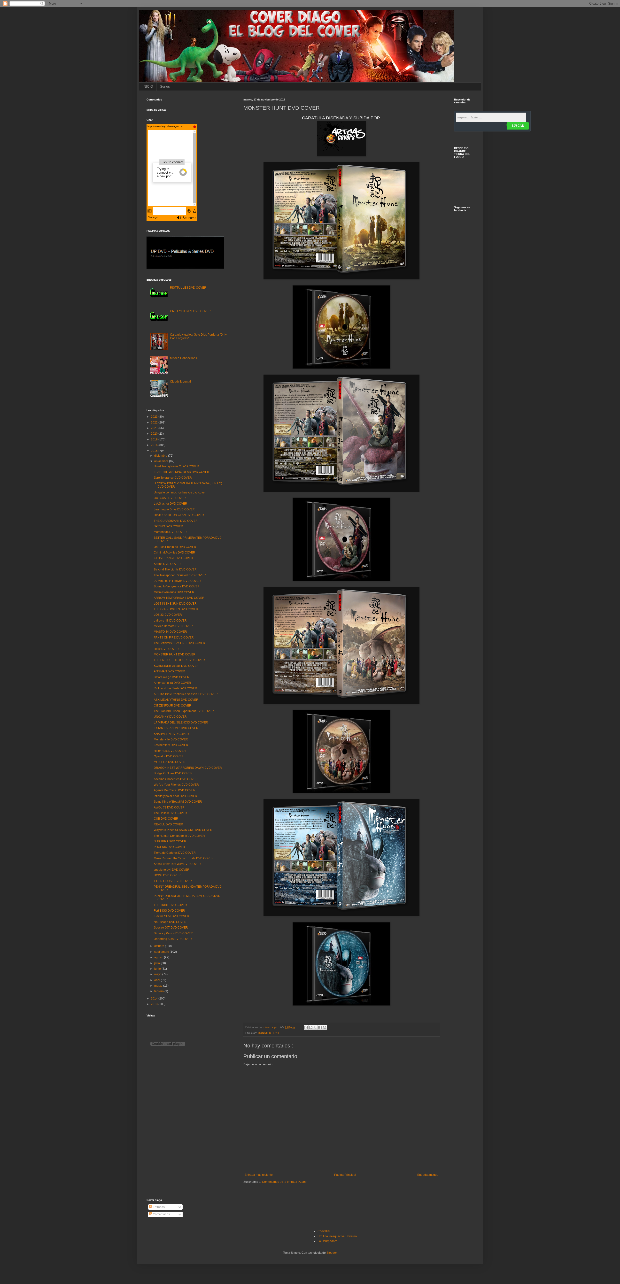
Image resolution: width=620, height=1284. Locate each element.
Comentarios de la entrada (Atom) (284, 1182)
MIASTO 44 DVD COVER (170, 631)
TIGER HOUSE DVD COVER (173, 881)
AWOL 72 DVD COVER (169, 807)
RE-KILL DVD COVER (168, 824)
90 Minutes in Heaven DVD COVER (177, 581)
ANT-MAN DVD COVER (169, 671)
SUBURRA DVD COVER (170, 841)
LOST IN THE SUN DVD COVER (175, 603)
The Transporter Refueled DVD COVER (180, 575)
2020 (154, 433)
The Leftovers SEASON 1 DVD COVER (179, 643)
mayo (158, 974)
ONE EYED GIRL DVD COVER (190, 311)
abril (157, 980)
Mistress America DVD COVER (174, 592)
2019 (154, 439)
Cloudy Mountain (181, 381)
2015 (154, 451)
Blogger (331, 1252)
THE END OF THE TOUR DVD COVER (179, 660)
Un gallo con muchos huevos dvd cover (180, 492)
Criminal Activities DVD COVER (174, 552)
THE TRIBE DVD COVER (170, 905)
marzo (158, 985)
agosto (159, 957)
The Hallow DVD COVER (170, 813)
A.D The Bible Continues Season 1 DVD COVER (186, 694)
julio (157, 963)
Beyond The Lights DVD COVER (175, 569)
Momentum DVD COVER (170, 532)
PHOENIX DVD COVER (169, 847)
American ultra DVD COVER (172, 682)
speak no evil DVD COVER (171, 869)
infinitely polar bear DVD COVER (175, 796)
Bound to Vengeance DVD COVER (177, 586)
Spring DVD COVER (167, 564)
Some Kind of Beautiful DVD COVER (178, 801)
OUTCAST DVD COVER (170, 498)
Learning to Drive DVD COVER (174, 509)
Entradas (158, 1207)
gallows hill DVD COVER (170, 620)
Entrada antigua (427, 1174)
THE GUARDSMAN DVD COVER (176, 521)
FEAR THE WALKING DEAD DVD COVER (181, 472)
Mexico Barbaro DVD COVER (173, 626)
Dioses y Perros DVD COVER (173, 933)
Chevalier (324, 1231)
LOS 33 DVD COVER (168, 614)
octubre (159, 946)
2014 (154, 998)
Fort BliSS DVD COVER (169, 910)
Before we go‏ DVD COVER (171, 677)
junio (158, 968)
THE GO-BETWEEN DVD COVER (176, 609)
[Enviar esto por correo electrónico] (306, 1027)
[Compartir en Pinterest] (324, 1027)
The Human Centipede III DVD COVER (179, 836)
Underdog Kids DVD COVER (173, 939)
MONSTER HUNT (268, 1032)
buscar (518, 125)
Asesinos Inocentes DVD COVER (176, 779)
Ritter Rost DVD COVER (170, 751)
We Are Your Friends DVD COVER (176, 784)
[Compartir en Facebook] (320, 1027)
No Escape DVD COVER (170, 922)
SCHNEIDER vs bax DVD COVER (176, 666)
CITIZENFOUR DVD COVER (172, 705)
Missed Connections (183, 358)
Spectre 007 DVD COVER (171, 927)
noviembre (161, 461)
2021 (154, 428)
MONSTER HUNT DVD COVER (174, 654)
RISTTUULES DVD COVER (188, 287)
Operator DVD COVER (169, 756)
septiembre (162, 951)
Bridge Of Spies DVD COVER (173, 773)
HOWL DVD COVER (167, 875)
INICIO (148, 86)
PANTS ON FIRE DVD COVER (174, 637)
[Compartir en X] (315, 1027)
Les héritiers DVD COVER (171, 745)
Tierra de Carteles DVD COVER (175, 852)
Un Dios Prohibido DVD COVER (175, 547)
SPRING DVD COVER (168, 526)
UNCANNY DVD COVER (170, 716)
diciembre (161, 455)
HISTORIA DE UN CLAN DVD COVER (179, 515)
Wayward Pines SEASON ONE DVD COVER (183, 830)
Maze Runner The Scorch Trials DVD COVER (184, 858)
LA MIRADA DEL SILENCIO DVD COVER (181, 722)
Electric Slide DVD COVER (171, 916)
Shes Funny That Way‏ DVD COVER (177, 864)
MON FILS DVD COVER (170, 762)
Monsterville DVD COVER (171, 739)
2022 (154, 422)
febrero (159, 991)
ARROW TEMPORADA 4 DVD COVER (179, 598)
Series (165, 86)
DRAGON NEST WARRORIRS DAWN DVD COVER (188, 767)
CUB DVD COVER (166, 818)
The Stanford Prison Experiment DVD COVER (184, 711)
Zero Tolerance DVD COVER (173, 477)
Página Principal (345, 1174)
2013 (154, 1004)
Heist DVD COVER (166, 649)
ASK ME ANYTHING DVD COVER (176, 699)
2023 (154, 416)
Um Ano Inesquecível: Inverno (337, 1236)
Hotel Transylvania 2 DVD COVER (176, 466)
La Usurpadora (327, 1241)
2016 (154, 445)
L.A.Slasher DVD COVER (170, 503)
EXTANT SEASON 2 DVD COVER (176, 728)
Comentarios (161, 1214)
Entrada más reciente (259, 1174)
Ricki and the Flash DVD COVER (175, 688)
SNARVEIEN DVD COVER (171, 734)
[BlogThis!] (310, 1027)
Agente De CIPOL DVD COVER (174, 790)
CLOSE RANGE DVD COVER (173, 558)
